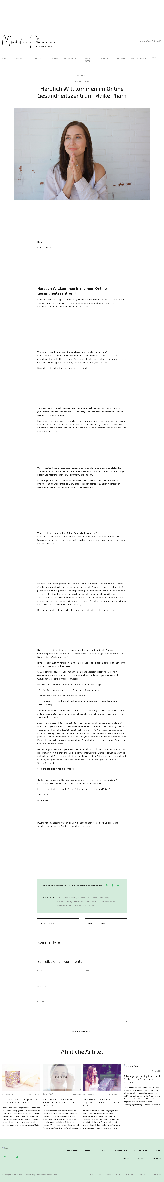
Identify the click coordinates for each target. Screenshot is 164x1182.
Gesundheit (19, 58)
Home (5, 58)
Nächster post (96, 923)
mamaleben (62, 905)
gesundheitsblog (64, 901)
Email (89, 971)
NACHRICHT (42, 1002)
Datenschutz (113, 1175)
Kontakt (121, 58)
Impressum (95, 1175)
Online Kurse (140, 1150)
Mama (55, 58)
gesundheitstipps (82, 901)
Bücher (104, 58)
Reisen (126, 1158)
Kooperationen (138, 58)
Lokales (141, 1158)
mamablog (110, 901)
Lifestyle (38, 58)
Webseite (42, 986)
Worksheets (70, 58)
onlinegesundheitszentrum (81, 905)
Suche (154, 58)
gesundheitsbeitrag (100, 897)
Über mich (157, 1175)
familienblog (71, 897)
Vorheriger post (50, 923)
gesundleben (98, 901)
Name (40, 971)
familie (60, 897)
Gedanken (157, 1158)
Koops (143, 1175)
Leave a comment (82, 1031)
